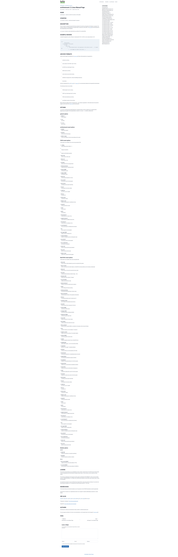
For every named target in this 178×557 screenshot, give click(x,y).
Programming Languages (106, 35)
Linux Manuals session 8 (106, 30)
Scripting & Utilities (105, 37)
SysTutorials (86, 554)
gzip (69, 83)
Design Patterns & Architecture (107, 14)
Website (88, 541)
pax (78, 498)
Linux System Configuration (106, 33)
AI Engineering (104, 7)
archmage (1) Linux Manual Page (92, 520)
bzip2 (73, 83)
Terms (90, 554)
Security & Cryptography (106, 38)
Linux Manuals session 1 (68, 5)
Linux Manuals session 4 (106, 26)
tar (80, 498)
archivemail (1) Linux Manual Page (67, 520)
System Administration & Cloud (107, 39)
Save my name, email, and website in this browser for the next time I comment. (74, 543)
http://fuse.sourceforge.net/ (73, 501)
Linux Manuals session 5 (106, 27)
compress (77, 83)
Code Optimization (105, 11)
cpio (68, 498)
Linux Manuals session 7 (106, 29)
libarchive (76, 56)
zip (88, 498)
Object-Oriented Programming (107, 34)
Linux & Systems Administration (107, 19)
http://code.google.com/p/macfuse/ (70, 503)
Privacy (92, 554)
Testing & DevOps (105, 42)
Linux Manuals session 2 (106, 23)
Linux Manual (62, 9)
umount (90, 27)
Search (116, 1)
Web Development (105, 43)
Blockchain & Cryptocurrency (106, 10)
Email (76, 541)
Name (63, 541)
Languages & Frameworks (106, 18)
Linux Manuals (111, 1)
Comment (63, 527)
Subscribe (106, 1)
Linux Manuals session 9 (106, 31)
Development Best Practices (106, 15)
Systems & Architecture (106, 41)
